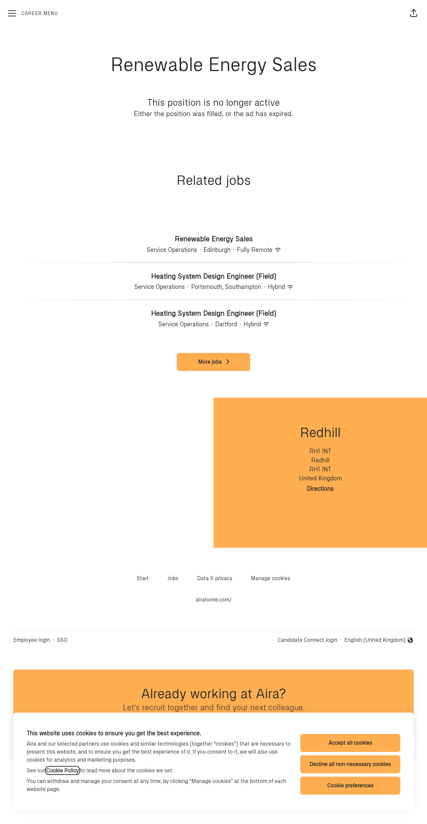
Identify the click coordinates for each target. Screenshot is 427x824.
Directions (320, 488)
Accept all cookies (350, 743)
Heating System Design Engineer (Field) (213, 276)
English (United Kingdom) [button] (375, 640)
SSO (62, 640)
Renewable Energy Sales (214, 239)
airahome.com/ (214, 599)
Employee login (31, 640)
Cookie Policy (62, 770)
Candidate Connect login (307, 640)
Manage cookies (270, 578)
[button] (413, 13)
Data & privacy (214, 578)
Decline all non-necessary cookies (350, 764)
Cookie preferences (350, 785)
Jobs (172, 578)
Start (143, 578)
